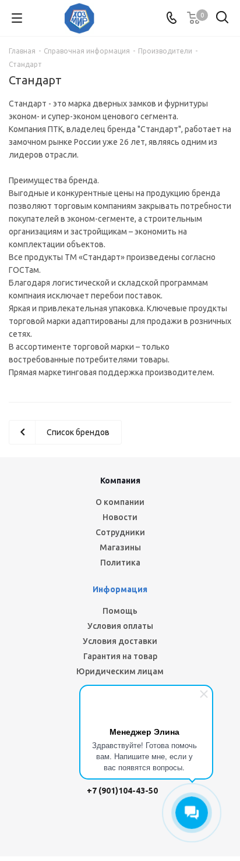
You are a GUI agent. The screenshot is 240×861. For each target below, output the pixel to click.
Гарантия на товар (120, 656)
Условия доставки (120, 641)
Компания (120, 480)
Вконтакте (71, 825)
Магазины (120, 547)
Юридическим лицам (120, 671)
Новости (120, 517)
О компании (120, 502)
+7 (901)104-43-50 (122, 790)
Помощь (120, 610)
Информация (120, 589)
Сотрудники (120, 532)
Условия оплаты (120, 626)
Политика (120, 562)
